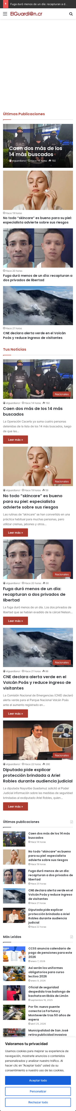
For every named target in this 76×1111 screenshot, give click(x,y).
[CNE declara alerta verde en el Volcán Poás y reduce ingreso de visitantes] (38, 305)
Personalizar (38, 1091)
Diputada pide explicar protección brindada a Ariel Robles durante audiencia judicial (38, 775)
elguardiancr (19, 160)
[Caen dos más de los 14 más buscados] (38, 146)
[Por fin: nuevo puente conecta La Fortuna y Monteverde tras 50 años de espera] (14, 1012)
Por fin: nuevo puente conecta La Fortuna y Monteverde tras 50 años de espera (49, 1013)
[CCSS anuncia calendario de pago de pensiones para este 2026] (14, 954)
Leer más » (15, 439)
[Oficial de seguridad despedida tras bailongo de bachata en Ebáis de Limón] (14, 992)
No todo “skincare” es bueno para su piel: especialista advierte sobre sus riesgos (37, 220)
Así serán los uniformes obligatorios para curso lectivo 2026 (46, 972)
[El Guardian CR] (26, 13)
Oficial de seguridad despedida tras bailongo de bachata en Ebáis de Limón (49, 991)
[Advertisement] (38, 71)
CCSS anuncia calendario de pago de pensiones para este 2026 (50, 952)
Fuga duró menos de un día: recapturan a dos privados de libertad (37, 277)
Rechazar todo (38, 1102)
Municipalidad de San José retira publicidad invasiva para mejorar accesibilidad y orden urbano (50, 1036)
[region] (38, 1074)
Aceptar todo (38, 1080)
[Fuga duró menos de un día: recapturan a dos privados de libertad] (38, 248)
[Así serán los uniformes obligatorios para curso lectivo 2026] (14, 973)
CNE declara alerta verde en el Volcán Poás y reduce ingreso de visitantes (34, 335)
